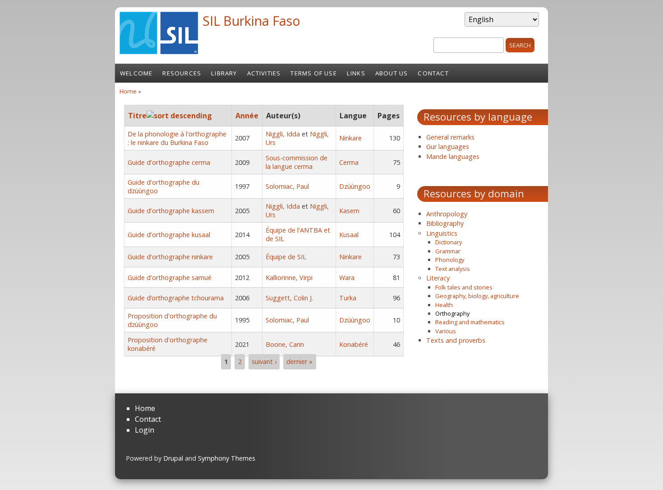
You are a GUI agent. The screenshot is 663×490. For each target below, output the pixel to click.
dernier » (299, 361)
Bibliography (445, 223)
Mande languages (452, 156)
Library (224, 73)
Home (128, 91)
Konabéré (353, 344)
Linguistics (441, 233)
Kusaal (349, 234)
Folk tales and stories (464, 287)
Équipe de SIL (286, 256)
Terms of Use (313, 73)
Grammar (447, 251)
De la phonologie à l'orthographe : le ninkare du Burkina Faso (177, 138)
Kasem (349, 210)
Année (246, 116)
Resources (181, 73)
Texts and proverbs (455, 340)
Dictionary (448, 242)
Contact (433, 73)
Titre (137, 116)
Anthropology (446, 214)
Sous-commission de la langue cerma (296, 162)
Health (444, 305)
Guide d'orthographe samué (170, 277)
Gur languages (447, 146)
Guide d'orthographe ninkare (170, 256)
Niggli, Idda (283, 134)
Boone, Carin (285, 344)
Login (144, 430)
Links (356, 73)
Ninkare (350, 138)
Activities (264, 73)
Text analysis (452, 269)
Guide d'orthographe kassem (171, 210)
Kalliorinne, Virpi (289, 277)
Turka (347, 298)
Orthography (452, 313)
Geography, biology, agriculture (477, 296)
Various (445, 331)
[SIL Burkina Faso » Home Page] (159, 51)
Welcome (136, 73)
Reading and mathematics (470, 322)
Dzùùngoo (354, 186)
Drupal (173, 458)
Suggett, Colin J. (289, 298)
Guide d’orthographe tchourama (176, 298)
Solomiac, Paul (287, 186)
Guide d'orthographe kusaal (169, 234)
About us (391, 73)
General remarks (450, 137)
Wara (347, 277)
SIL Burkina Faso (251, 20)
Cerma (349, 162)
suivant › (264, 361)
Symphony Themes (226, 458)
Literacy (438, 278)
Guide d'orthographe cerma (169, 162)
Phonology (449, 260)
